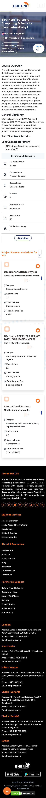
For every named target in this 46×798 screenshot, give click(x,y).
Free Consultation (10, 520)
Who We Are (7, 550)
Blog (4, 562)
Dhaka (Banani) (11, 692)
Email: (11, 639)
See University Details (10, 47)
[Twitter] (36, 505)
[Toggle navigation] (40, 5)
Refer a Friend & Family (12, 587)
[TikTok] (31, 505)
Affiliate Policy (8, 608)
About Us (6, 554)
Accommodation (9, 537)
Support (5, 600)
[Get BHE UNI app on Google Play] (32, 774)
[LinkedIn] (9, 505)
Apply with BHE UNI (13, 50)
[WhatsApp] (26, 505)
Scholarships (7, 528)
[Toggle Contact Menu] (7, 791)
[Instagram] (20, 505)
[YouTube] (15, 505)
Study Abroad (8, 558)
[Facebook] (4, 505)
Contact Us (7, 574)
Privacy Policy (8, 604)
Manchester (8, 646)
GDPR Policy (7, 612)
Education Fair (8, 570)
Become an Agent (10, 591)
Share (38, 46)
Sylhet (5, 741)
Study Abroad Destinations (14, 524)
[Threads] (42, 505)
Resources (6, 566)
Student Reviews (9, 532)
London (6, 625)
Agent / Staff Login (11, 596)
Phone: (15, 636)
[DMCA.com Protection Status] (23, 793)
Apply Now (23, 238)
